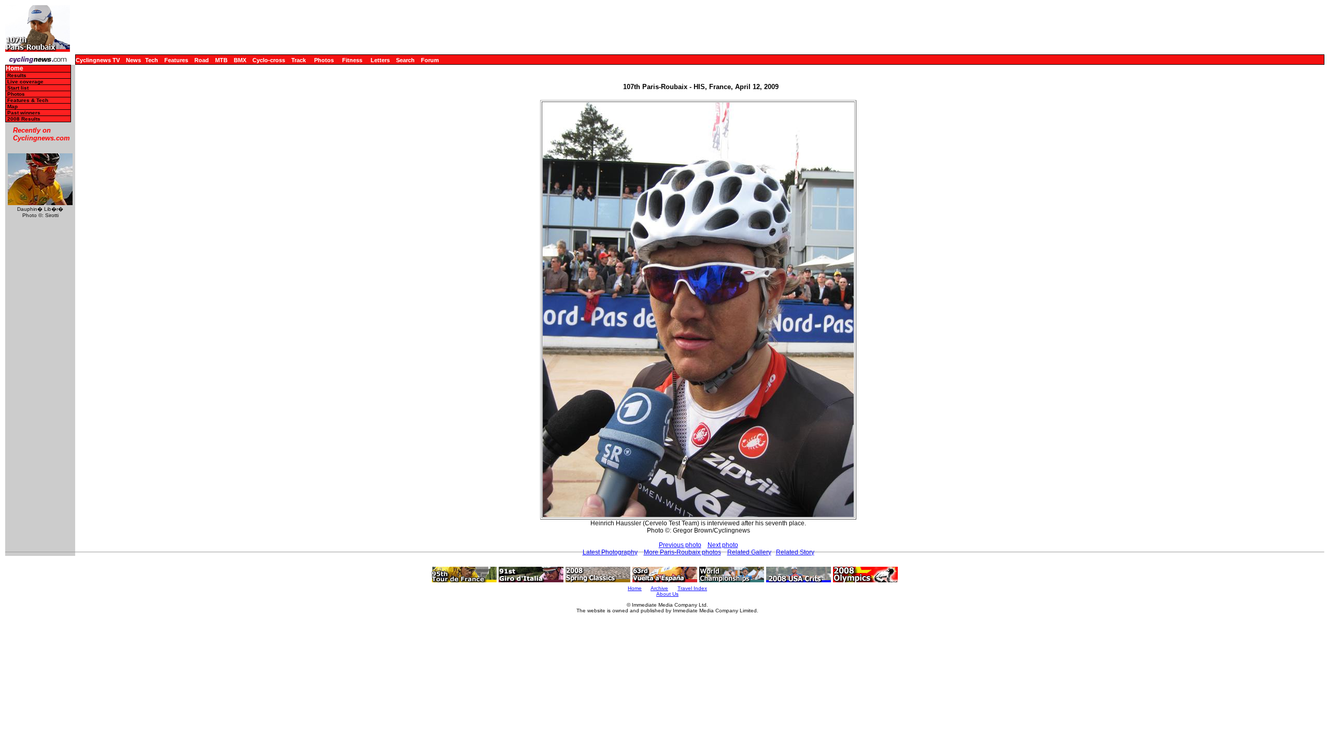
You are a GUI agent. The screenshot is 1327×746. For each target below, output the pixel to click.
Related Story (795, 552)
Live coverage (25, 81)
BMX (240, 60)
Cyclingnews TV (98, 60)
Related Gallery (749, 552)
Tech (151, 60)
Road (201, 60)
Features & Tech (27, 100)
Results (16, 75)
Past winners (23, 113)
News (133, 60)
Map (12, 106)
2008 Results (23, 119)
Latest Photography (610, 552)
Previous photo (680, 545)
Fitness (352, 60)
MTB (221, 60)
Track (298, 60)
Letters (380, 60)
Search (405, 60)
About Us (667, 594)
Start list (18, 88)
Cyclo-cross (268, 60)
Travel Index (692, 588)
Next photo (723, 545)
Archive (659, 588)
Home (14, 68)
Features (176, 60)
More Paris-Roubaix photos (682, 552)
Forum (430, 60)
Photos (324, 60)
